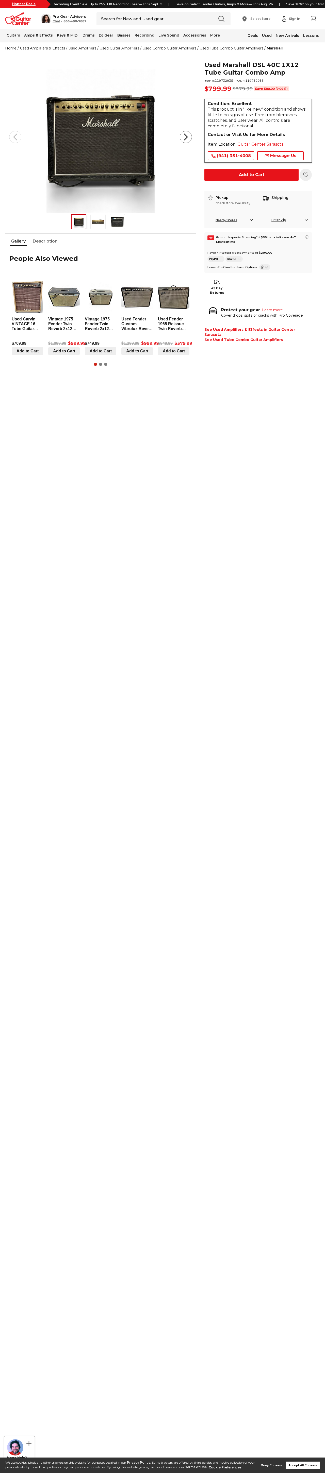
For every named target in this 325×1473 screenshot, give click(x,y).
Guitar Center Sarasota (260, 144)
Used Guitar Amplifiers (119, 48)
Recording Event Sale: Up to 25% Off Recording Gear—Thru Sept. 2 (107, 4)
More (215, 35)
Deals (253, 35)
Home (11, 48)
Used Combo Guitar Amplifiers (169, 48)
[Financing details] (307, 237)
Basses (124, 35)
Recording (144, 35)
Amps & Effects (38, 35)
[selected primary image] (100, 137)
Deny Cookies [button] (271, 1465)
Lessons (311, 35)
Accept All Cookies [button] (302, 1465)
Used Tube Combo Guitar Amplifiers (231, 48)
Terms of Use (196, 1467)
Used (267, 35)
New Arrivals (287, 35)
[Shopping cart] (313, 18)
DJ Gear (106, 35)
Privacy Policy (138, 1462)
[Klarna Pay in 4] (234, 259)
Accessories (194, 35)
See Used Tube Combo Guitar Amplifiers (243, 339)
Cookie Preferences (225, 1467)
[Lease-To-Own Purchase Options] (264, 267)
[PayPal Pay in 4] (215, 259)
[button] (63, 18)
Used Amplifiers (82, 48)
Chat (56, 21)
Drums (89, 35)
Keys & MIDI (67, 35)
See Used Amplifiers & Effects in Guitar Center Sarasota (249, 332)
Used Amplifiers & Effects (42, 48)
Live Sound (168, 35)
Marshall (275, 48)
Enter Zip (278, 220)
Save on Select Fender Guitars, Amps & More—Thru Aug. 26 (224, 4)
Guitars (13, 35)
